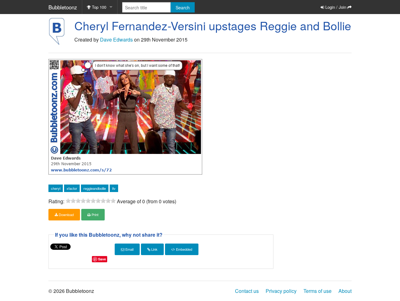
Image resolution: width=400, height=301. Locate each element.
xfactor (72, 188)
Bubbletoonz (62, 7)
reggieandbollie (94, 188)
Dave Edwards (116, 39)
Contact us (247, 290)
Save (102, 259)
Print (94, 214)
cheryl (55, 188)
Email (128, 249)
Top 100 (98, 7)
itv (114, 188)
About (345, 290)
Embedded (183, 249)
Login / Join (336, 7)
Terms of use (317, 290)
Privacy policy (281, 290)
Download (66, 214)
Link (154, 249)
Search (183, 7)
